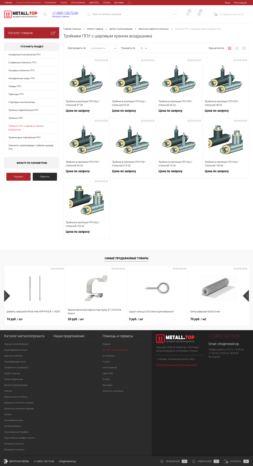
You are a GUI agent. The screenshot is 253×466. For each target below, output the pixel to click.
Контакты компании (113, 391)
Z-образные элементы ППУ (22, 62)
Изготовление (78, 2)
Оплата (106, 2)
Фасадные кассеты (14, 443)
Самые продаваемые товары (126, 258)
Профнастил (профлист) (16, 367)
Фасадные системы (14, 449)
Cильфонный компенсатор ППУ (24, 54)
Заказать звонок (61, 16)
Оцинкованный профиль (16, 432)
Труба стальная (12, 373)
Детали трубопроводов (15, 385)
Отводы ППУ (14, 86)
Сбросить (45, 176)
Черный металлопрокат (16, 344)
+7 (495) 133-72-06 (65, 13)
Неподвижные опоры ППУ (21, 78)
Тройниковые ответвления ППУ (24, 137)
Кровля (8, 414)
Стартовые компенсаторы (21, 102)
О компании (50, 2)
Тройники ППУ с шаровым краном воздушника (26, 128)
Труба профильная (13, 379)
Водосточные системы (16, 396)
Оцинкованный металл (16, 350)
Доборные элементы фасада (19, 408)
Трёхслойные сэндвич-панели (19, 438)
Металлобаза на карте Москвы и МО (176, 364)
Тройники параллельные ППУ (23, 110)
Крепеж (8, 391)
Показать (18, 176)
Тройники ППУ (15, 118)
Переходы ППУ (16, 94)
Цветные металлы (13, 355)
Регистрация (240, 2)
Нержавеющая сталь (15, 361)
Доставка (118, 2)
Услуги (63, 2)
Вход (227, 2)
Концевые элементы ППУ (21, 70)
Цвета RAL (94, 2)
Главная (8, 2)
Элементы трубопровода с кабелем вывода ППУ (30, 147)
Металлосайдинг (12, 426)
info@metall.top (228, 344)
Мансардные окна (13, 420)
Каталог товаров (20, 33)
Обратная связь (18, 461)
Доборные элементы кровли (18, 402)
